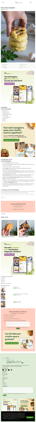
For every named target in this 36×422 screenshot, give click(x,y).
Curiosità (3, 375)
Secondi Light (3, 280)
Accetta (30, 417)
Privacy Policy (26, 327)
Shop (3, 380)
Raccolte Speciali (5, 374)
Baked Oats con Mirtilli (23, 236)
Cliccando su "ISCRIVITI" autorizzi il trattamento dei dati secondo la (15, 393)
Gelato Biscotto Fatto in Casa (8, 236)
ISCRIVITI (18, 328)
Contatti (3, 382)
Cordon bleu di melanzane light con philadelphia (20, 293)
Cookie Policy (4, 385)
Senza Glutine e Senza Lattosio (6, 283)
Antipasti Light (3, 277)
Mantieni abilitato (31, 419)
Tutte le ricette (4, 373)
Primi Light (2, 279)
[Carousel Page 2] (17, 239)
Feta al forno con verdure (17, 301)
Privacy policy (18, 418)
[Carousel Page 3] (18, 239)
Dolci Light (2, 282)
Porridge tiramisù (15, 287)
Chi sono (3, 379)
